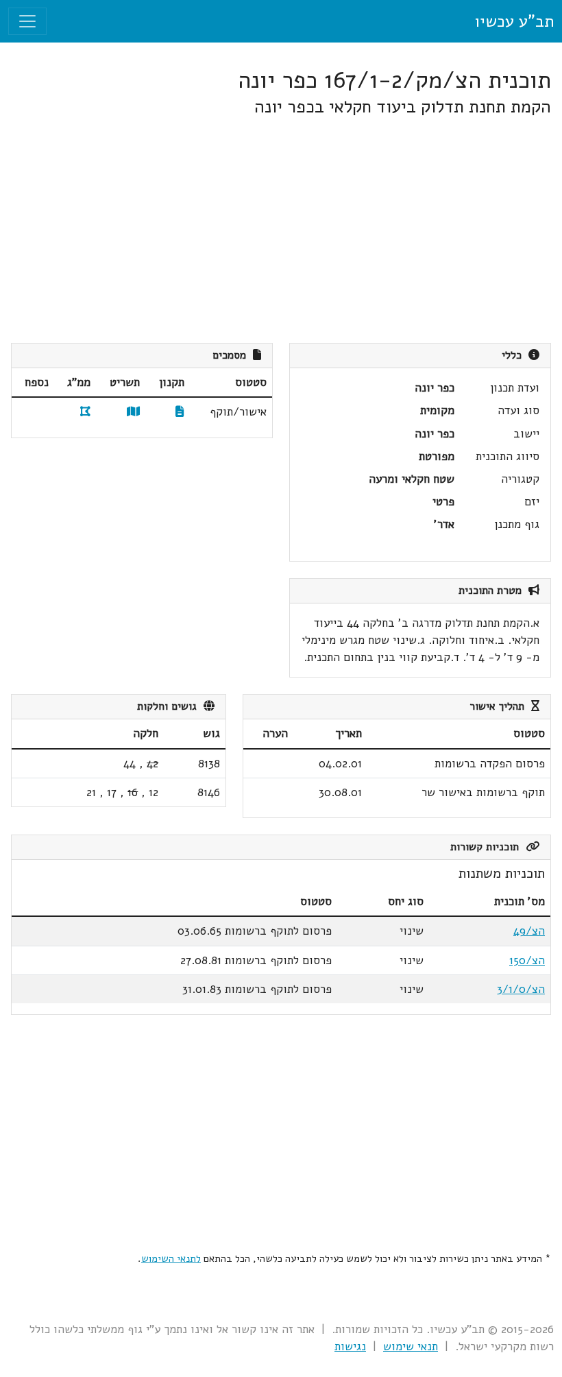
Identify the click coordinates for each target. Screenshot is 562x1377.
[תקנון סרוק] (179, 412)
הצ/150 (527, 960)
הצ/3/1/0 (521, 989)
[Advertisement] (281, 230)
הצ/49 (529, 931)
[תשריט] (133, 412)
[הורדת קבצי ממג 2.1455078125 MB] (85, 412)
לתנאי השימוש (171, 1258)
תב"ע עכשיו (514, 21)
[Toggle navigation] (27, 21)
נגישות (350, 1346)
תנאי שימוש (410, 1346)
